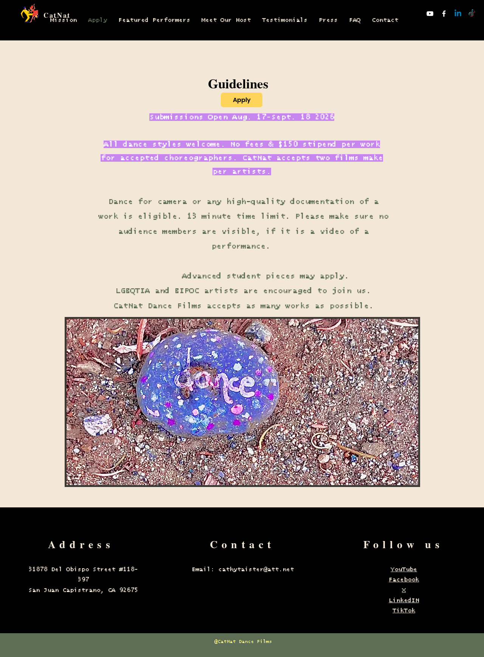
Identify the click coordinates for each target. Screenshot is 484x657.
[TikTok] (472, 13)
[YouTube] (430, 13)
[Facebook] (444, 13)
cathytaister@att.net (256, 569)
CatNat (57, 15)
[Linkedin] (458, 13)
